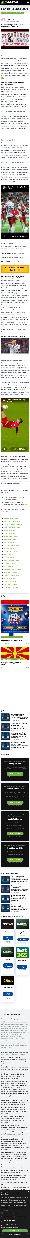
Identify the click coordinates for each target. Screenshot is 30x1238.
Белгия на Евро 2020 (10, 572)
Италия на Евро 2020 (10, 584)
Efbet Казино (8, 987)
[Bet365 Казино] (22, 957)
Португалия (12, 102)
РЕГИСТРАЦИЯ (23, 939)
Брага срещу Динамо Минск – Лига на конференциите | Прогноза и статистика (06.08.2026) (19, 745)
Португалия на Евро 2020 (12, 581)
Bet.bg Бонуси (15, 764)
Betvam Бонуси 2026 (15, 788)
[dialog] (15, 1214)
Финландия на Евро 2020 (12, 521)
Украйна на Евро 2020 (11, 548)
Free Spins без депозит (12, 815)
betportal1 (11, 19)
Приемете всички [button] (15, 1230)
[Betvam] (7, 929)
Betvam (7, 932)
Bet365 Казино (22, 960)
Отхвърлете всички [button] (15, 1234)
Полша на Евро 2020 (10, 533)
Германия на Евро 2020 (11, 575)
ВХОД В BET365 (22, 966)
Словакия (12, 249)
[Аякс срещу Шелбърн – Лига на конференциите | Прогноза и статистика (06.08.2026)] (5, 740)
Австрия (3, 155)
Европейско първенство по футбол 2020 (12, 12)
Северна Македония (7, 174)
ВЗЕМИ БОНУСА (15, 774)
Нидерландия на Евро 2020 (12, 569)
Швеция (18, 249)
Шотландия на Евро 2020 (12, 527)
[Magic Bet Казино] (22, 929)
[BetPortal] (9, 2)
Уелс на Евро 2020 (10, 539)
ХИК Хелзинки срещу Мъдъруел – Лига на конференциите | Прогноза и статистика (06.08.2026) (19, 716)
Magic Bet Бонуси (15, 819)
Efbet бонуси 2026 (15, 848)
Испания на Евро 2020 (11, 563)
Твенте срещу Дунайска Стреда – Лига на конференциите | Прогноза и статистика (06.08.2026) (19, 726)
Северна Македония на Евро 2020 (14, 524)
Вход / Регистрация (8, 938)
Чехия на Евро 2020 (10, 566)
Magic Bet (8, 959)
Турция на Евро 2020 (10, 530)
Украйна (3, 116)
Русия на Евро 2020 (10, 554)
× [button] (28, 1192)
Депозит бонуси (21, 761)
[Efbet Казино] (7, 984)
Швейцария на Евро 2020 (12, 551)
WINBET (16, 490)
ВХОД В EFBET (8, 994)
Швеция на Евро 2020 (11, 557)
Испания (24, 249)
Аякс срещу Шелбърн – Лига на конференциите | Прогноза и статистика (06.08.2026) (19, 735)
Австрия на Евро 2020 (11, 542)
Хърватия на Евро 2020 (11, 560)
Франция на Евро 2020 (11, 587)
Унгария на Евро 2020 (11, 518)
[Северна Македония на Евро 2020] (15, 653)
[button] (15, 1228)
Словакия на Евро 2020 (11, 545)
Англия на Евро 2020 (10, 578)
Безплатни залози (9, 761)
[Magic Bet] (7, 956)
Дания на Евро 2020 (10, 536)
